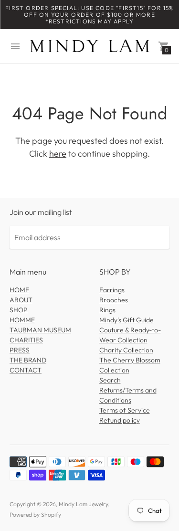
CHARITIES (26, 340)
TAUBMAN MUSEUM (40, 330)
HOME (19, 290)
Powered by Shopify (35, 514)
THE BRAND (28, 360)
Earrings (112, 290)
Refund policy (119, 420)
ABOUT (21, 300)
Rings (107, 310)
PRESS (20, 350)
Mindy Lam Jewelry (83, 504)
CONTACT (26, 370)
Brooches (113, 300)
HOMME (22, 320)
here (57, 153)
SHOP (19, 310)
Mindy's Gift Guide (126, 320)
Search (110, 380)
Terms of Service (124, 410)
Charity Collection (126, 350)
